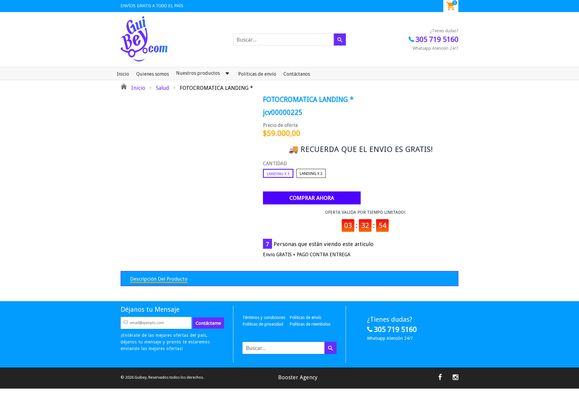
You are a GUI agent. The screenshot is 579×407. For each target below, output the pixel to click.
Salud (162, 88)
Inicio (123, 74)
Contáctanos (296, 74)
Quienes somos (152, 74)
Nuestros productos (198, 73)
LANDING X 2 (311, 173)
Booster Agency (298, 377)
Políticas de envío (257, 74)
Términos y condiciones (263, 317)
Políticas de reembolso (310, 324)
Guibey (140, 377)
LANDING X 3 (278, 174)
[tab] (159, 278)
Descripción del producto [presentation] (159, 279)
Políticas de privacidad (262, 324)
